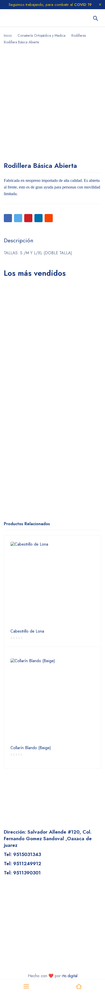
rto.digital (69, 976)
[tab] (18, 240)
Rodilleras (78, 35)
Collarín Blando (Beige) (30, 748)
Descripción (18, 240)
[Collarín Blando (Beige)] (52, 700)
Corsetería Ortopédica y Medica (41, 35)
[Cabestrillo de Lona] (52, 584)
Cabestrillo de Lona (27, 631)
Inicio (8, 35)
